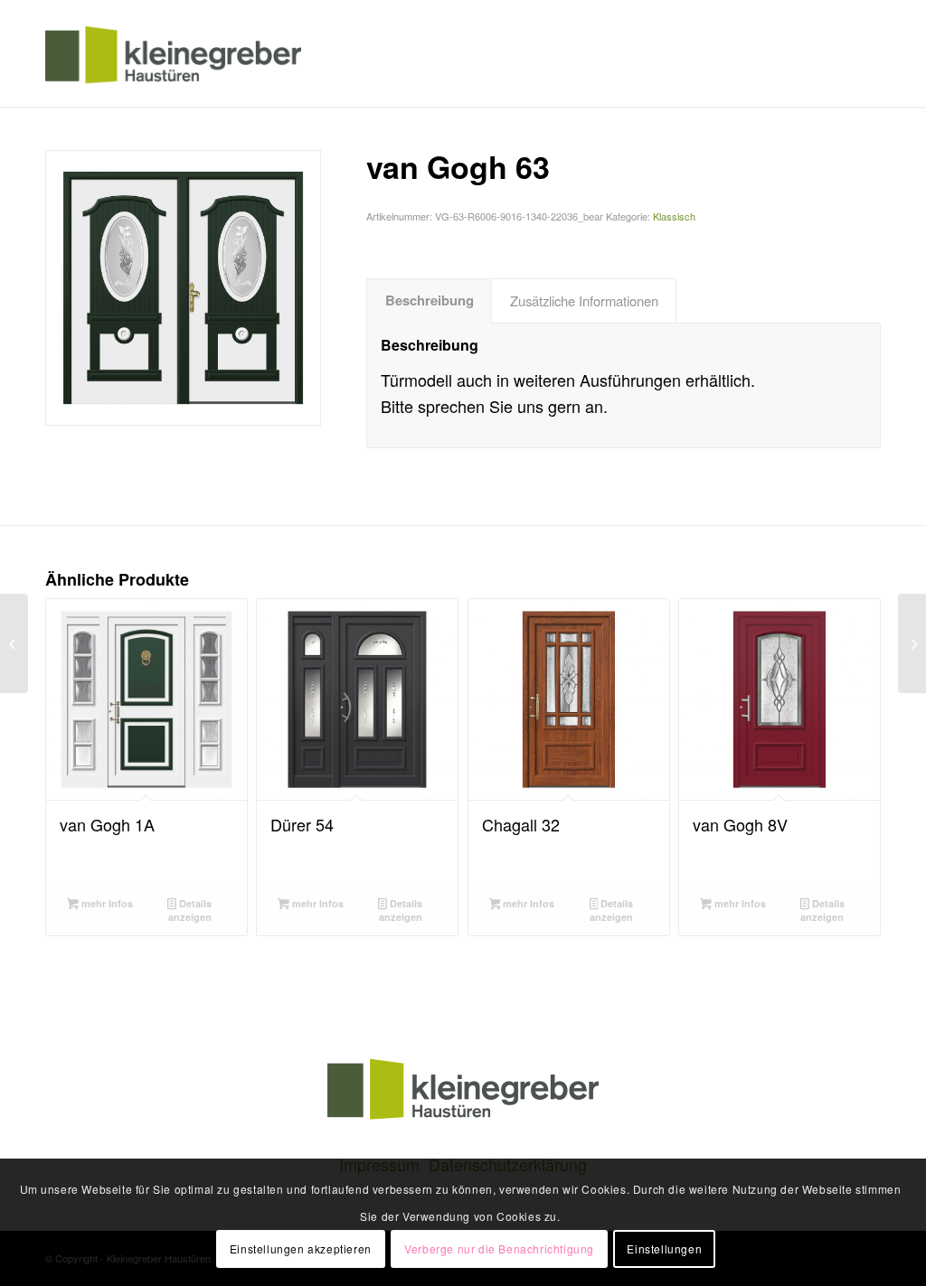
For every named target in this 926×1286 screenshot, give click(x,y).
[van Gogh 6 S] (912, 643)
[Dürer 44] (14, 643)
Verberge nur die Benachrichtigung (499, 1248)
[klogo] (173, 53)
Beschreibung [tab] (429, 300)
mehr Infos (106, 903)
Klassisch (674, 216)
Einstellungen (664, 1248)
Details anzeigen (190, 910)
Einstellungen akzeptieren (301, 1248)
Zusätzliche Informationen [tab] (584, 300)
